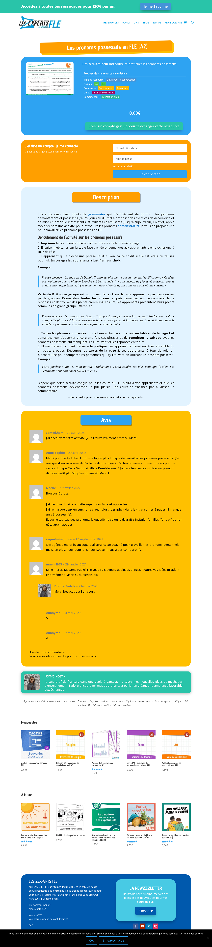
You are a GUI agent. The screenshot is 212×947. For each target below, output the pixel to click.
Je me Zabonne (156, 6)
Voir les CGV (35, 915)
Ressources (111, 22)
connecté (59, 656)
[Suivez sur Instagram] (155, 926)
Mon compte (173, 22)
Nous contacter (37, 908)
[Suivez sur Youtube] (142, 926)
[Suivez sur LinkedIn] (149, 926)
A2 (96, 84)
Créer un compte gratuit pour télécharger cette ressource (134, 126)
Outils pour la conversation (121, 79)
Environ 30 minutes (103, 92)
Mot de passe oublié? (123, 166)
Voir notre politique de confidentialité (48, 919)
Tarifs (157, 22)
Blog (145, 22)
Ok (91, 940)
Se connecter (150, 174)
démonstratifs (128, 226)
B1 (103, 84)
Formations (130, 22)
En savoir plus (113, 940)
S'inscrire (146, 910)
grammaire (95, 214)
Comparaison (106, 88)
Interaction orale (110, 96)
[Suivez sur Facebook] (135, 926)
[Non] (208, 938)
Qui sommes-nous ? (39, 904)
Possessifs (122, 88)
